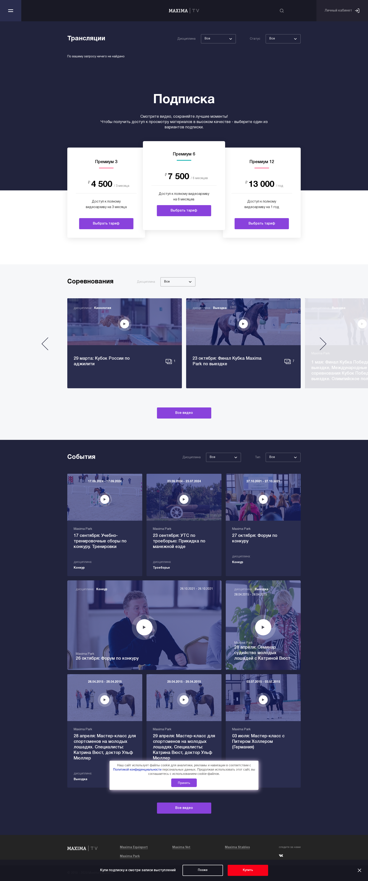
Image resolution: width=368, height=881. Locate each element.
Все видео (184, 413)
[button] (45, 346)
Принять (184, 783)
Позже (203, 870)
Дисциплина (186, 39)
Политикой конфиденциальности (137, 769)
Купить (248, 870)
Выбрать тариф (106, 223)
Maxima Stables (237, 847)
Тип (257, 457)
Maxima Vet (181, 847)
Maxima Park (130, 856)
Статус (255, 39)
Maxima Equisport (134, 847)
